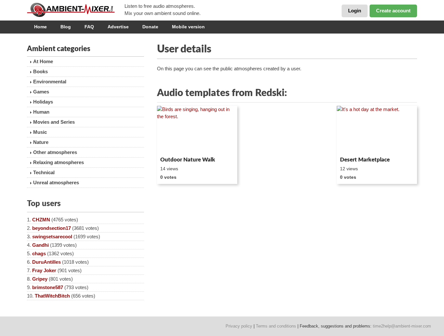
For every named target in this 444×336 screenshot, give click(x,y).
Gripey (39, 279)
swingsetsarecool (52, 236)
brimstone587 (47, 287)
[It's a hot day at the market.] (377, 130)
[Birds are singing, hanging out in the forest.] (197, 130)
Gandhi (40, 245)
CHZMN (41, 219)
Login (354, 10)
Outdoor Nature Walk (187, 159)
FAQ (89, 26)
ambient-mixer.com (75, 10)
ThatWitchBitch (52, 296)
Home (40, 26)
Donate (150, 26)
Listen (173, 145)
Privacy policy (239, 326)
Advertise (118, 26)
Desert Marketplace (365, 159)
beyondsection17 (51, 228)
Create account (393, 10)
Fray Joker (44, 270)
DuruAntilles (46, 262)
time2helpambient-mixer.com (402, 326)
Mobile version (188, 26)
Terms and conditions (276, 326)
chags (39, 253)
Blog (65, 26)
